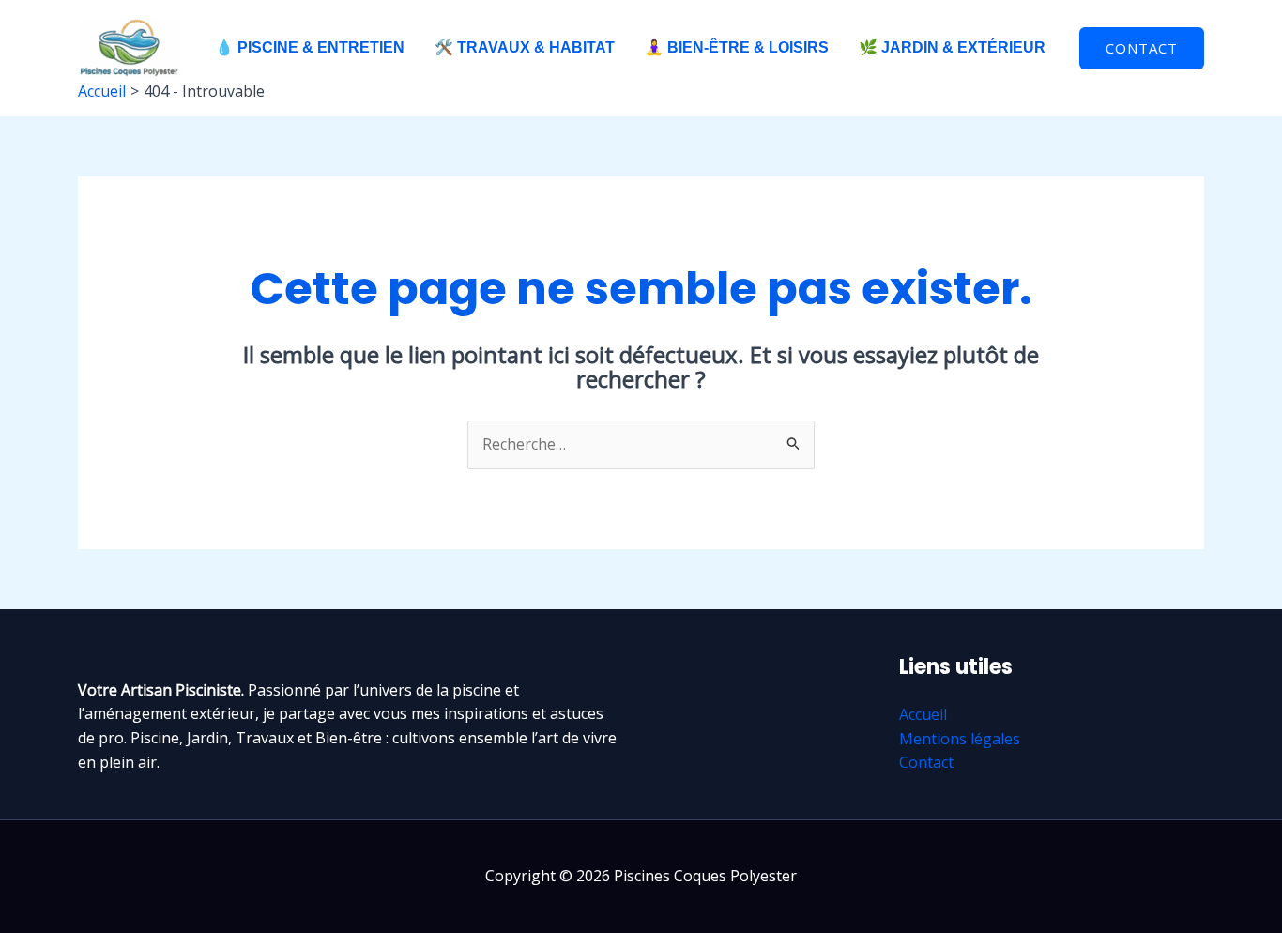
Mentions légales (959, 738)
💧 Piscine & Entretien (309, 47)
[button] (1141, 48)
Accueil (923, 714)
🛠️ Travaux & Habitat (525, 47)
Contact (926, 762)
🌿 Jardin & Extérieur (952, 47)
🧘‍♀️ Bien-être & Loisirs (737, 47)
